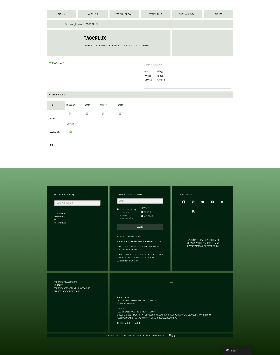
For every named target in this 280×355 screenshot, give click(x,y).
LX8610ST (70, 105)
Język (144, 208)
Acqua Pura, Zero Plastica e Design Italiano (139, 241)
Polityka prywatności (65, 282)
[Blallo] (172, 335)
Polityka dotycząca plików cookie (72, 288)
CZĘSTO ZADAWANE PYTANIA (67, 291)
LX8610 (87, 105)
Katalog (58, 219)
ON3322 (103, 105)
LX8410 (120, 105)
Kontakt (58, 285)
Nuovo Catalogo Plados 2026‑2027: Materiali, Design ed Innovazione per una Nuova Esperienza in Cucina (140, 257)
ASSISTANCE (59, 216)
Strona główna (73, 24)
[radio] (150, 75)
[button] (132, 64)
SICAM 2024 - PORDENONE (129, 236)
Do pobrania (60, 213)
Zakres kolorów (153, 64)
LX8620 (70, 123)
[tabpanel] (95, 119)
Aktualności (60, 222)
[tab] (56, 105)
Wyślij (140, 226)
